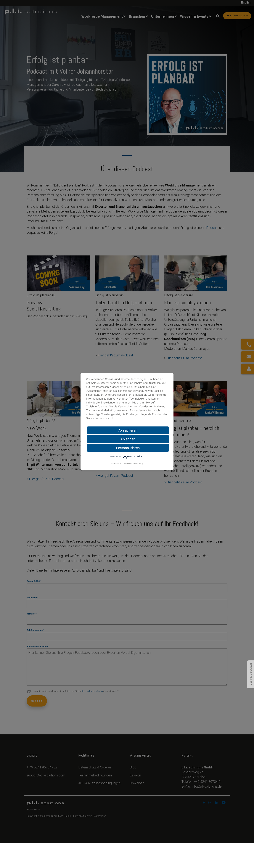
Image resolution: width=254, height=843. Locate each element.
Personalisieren (128, 448)
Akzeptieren (127, 430)
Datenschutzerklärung (133, 463)
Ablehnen (127, 439)
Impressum (116, 463)
